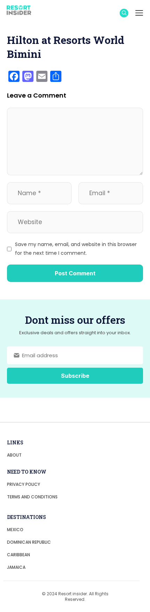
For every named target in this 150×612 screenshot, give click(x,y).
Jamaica (16, 567)
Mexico (15, 530)
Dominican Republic (29, 542)
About (14, 455)
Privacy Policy (23, 484)
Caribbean (18, 555)
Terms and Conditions (32, 497)
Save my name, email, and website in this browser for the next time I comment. (76, 249)
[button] (124, 13)
